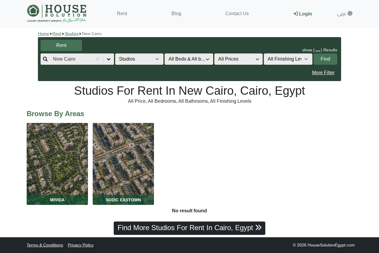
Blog (176, 13)
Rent (122, 13)
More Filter (323, 72)
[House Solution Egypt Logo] (57, 14)
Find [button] (325, 58)
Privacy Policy (81, 245)
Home (43, 33)
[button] (345, 14)
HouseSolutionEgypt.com (331, 245)
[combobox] (53, 59)
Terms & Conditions (45, 245)
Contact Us (237, 13)
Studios (71, 33)
